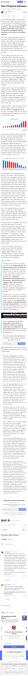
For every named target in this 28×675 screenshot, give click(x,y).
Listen (25, 12)
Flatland (3, 251)
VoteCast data (13, 356)
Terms (19, 664)
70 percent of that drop (16, 61)
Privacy (16, 664)
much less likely (5, 239)
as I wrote (7, 260)
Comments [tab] (4, 539)
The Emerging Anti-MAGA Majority (8, 617)
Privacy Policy (15, 657)
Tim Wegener (7, 552)
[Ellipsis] (26, 552)
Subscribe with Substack (15, 652)
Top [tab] (2, 612)
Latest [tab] (6, 612)
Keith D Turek (7, 584)
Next (23, 529)
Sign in (25, 2)
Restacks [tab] (10, 539)
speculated (11, 70)
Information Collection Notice (18, 656)
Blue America (19, 287)
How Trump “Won (13, 37)
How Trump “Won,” (13, 384)
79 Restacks (17, 520)
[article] (14, 620)
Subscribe (20, 2)
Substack (7, 672)
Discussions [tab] (11, 612)
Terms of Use (21, 655)
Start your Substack (10, 668)
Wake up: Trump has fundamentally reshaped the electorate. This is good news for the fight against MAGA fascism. (9, 620)
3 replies (7, 580)
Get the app (20, 668)
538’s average (20, 77)
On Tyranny (13, 19)
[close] (24, 626)
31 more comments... (5, 605)
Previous (5, 529)
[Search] (25, 612)
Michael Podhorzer (8, 11)
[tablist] (7, 539)
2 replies (7, 599)
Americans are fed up (13, 321)
